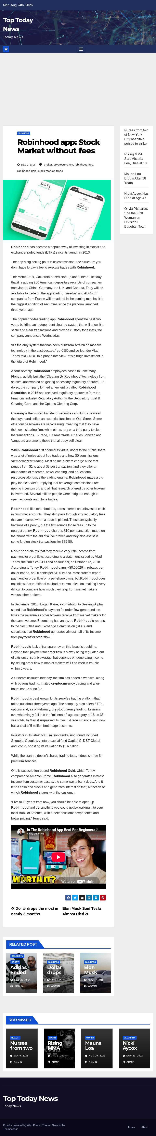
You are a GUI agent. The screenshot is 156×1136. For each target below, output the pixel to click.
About (144, 1127)
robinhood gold (27, 170)
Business (23, 133)
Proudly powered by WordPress (22, 1125)
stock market (46, 170)
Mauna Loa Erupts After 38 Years (135, 178)
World (90, 1038)
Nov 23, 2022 (134, 1055)
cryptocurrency (63, 164)
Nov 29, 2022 (97, 1055)
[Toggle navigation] (81, 49)
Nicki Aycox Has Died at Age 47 (134, 1050)
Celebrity (17, 956)
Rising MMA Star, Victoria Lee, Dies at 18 (135, 159)
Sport (15, 962)
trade (59, 170)
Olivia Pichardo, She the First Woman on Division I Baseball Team (136, 217)
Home (131, 1127)
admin (18, 986)
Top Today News (30, 1098)
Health (15, 1038)
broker (48, 164)
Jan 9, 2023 (21, 1055)
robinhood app (84, 164)
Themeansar (10, 1129)
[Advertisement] (78, 83)
